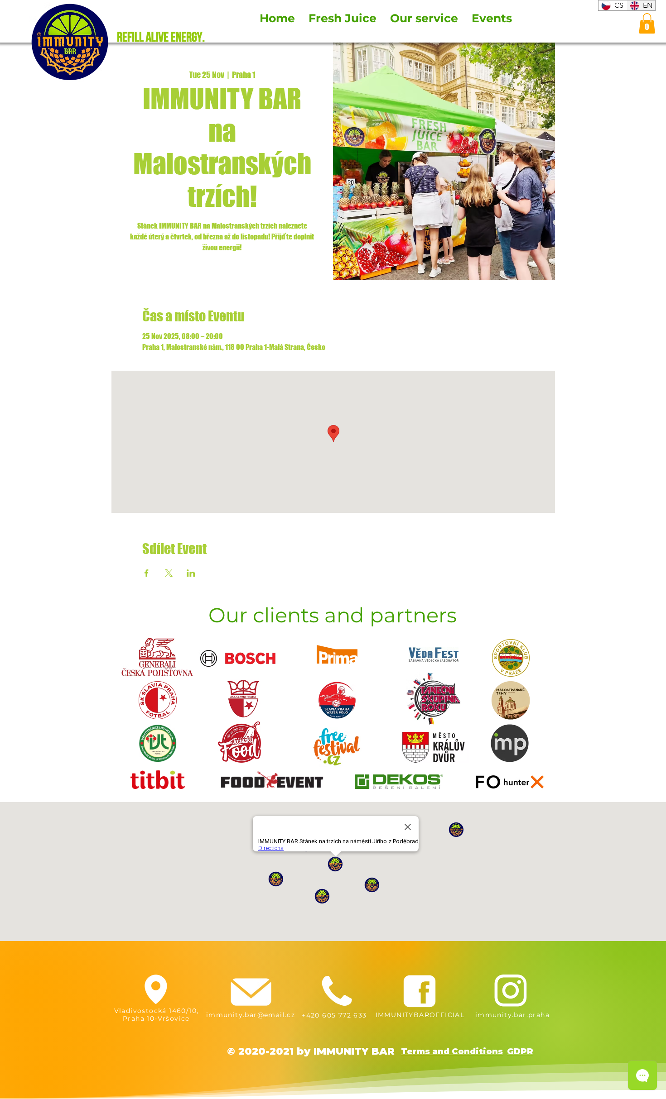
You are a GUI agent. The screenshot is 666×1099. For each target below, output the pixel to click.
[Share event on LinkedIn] (191, 573)
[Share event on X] (168, 573)
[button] (647, 23)
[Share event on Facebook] (146, 573)
